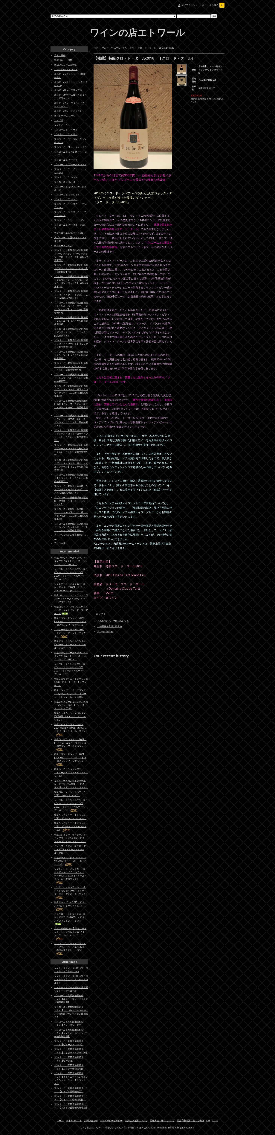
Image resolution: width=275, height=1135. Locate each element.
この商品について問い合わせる (113, 621)
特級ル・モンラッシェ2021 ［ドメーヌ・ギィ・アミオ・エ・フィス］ (71, 772)
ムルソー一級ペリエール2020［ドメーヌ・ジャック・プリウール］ (71, 633)
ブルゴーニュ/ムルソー (65, 199)
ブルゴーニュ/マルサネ (65, 129)
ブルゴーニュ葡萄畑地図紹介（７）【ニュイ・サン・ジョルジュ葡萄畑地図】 (71, 999)
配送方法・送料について (162, 1120)
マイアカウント (189, 5)
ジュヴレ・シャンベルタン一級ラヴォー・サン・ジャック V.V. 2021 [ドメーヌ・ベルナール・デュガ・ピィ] (71, 669)
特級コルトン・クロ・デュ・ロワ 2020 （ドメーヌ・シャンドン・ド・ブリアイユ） (71, 599)
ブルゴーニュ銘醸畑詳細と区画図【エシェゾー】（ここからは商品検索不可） (71, 355)
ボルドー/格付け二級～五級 (68, 90)
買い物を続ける (105, 631)
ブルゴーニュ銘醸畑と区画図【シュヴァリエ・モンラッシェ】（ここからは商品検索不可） (71, 489)
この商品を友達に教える (109, 626)
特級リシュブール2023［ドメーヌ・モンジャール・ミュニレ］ (70, 904)
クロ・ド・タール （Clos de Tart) (156, 48)
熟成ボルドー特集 (63, 60)
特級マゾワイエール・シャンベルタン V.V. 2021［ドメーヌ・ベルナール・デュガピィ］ (71, 656)
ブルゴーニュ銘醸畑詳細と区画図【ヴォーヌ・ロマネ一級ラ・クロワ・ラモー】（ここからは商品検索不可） (71, 391)
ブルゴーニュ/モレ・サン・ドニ (118, 48)
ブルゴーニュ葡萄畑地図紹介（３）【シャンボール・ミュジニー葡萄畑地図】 (71, 1033)
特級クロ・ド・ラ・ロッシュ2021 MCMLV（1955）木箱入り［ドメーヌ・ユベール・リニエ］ (71, 728)
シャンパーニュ (62, 125)
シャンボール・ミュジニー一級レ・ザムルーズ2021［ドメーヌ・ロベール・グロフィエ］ (70, 587)
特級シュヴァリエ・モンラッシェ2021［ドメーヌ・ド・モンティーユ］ (71, 826)
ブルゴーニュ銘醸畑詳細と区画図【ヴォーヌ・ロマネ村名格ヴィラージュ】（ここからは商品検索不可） (71, 450)
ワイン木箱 (59, 543)
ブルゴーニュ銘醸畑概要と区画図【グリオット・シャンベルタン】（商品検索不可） (71, 268)
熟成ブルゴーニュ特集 (65, 64)
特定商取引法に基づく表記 (190, 1120)
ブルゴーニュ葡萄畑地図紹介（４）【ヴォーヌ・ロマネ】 (68, 1043)
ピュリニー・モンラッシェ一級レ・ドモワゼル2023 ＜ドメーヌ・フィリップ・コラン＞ (70, 917)
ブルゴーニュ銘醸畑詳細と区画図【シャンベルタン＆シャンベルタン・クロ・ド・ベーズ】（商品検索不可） (71, 255)
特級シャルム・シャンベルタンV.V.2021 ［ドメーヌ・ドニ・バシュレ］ (70, 716)
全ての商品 (59, 55)
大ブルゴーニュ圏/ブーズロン (69, 232)
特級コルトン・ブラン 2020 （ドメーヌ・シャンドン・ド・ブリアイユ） (71, 610)
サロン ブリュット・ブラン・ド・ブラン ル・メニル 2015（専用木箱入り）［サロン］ (70, 947)
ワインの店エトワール (137, 32)
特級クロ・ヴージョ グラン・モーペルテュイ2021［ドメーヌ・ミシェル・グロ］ (71, 705)
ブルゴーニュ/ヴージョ (65, 159)
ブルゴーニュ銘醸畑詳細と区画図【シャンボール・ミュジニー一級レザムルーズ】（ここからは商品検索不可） (71, 307)
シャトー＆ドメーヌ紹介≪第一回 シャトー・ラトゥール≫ (72, 969)
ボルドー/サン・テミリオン (68, 111)
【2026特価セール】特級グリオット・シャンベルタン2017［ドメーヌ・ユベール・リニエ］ (70, 932)
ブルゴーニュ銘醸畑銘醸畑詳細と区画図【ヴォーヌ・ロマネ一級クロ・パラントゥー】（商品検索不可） (71, 405)
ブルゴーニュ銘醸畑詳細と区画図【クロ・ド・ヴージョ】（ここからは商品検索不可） (71, 344)
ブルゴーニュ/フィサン (65, 134)
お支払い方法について (136, 1120)
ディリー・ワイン (63, 245)
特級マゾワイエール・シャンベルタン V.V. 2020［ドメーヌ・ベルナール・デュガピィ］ (71, 561)
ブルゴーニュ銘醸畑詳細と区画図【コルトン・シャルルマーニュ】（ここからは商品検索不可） (71, 527)
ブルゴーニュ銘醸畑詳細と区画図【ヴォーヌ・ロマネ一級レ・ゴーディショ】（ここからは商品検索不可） (71, 420)
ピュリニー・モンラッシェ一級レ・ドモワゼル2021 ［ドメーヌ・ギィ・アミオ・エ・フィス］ (71, 784)
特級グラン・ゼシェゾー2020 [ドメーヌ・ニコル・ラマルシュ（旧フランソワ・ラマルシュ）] (70, 621)
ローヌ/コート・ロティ (65, 69)
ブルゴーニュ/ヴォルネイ (67, 194)
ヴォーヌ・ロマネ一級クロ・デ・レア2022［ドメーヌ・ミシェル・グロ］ (71, 849)
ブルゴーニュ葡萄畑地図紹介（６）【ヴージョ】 (68, 1059)
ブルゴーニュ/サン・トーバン (69, 220)
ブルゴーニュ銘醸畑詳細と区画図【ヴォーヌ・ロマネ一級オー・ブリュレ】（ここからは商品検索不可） (71, 435)
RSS (208, 1120)
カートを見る (214, 5)
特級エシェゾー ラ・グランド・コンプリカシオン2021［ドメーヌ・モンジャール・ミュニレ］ (71, 693)
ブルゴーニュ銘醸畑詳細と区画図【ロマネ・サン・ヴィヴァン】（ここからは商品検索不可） (71, 366)
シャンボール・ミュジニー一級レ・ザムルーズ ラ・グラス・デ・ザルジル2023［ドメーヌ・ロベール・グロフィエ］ (70, 874)
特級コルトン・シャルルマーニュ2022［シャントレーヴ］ (71, 793)
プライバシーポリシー (111, 1120)
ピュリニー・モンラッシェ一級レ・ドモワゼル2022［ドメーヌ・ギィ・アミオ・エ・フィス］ (71, 891)
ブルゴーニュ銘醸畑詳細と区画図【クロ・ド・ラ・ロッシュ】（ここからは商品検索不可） (71, 295)
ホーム (60, 1120)
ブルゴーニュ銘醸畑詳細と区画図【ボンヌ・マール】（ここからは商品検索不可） (71, 332)
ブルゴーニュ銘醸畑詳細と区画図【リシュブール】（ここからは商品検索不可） (71, 378)
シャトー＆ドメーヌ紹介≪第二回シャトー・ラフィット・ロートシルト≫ (71, 979)
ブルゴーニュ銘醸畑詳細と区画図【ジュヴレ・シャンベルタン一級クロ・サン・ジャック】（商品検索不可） (71, 281)
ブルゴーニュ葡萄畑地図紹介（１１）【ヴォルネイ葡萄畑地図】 (71, 1098)
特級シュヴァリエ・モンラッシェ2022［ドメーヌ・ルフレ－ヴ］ (71, 816)
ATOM (215, 1120)
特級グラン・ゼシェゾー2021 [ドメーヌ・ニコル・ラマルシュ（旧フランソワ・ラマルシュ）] (70, 757)
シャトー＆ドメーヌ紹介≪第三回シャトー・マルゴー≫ (71, 989)
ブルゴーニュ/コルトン (65, 177)
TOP (96, 48)
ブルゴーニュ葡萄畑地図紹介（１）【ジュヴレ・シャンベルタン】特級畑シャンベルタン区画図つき (71, 1012)
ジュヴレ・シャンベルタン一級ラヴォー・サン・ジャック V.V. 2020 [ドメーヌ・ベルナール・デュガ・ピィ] (71, 574)
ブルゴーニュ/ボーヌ (64, 181)
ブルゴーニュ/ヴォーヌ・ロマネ (70, 164)
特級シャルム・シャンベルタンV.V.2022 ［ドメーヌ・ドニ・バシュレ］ (70, 861)
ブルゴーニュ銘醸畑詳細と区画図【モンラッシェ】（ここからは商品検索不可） (71, 478)
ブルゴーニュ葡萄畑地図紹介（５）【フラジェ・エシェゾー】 (71, 1051)
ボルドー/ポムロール (64, 115)
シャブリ (58, 120)
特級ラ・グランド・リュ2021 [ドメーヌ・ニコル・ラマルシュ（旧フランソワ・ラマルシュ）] (70, 743)
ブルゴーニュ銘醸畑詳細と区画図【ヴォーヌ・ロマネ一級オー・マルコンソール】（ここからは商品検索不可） (71, 465)
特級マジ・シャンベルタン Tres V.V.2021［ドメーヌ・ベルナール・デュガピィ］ (70, 644)
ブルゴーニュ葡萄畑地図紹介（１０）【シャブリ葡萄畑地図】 (71, 1090)
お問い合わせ (91, 1120)
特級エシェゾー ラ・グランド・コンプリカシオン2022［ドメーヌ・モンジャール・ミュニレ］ (71, 838)
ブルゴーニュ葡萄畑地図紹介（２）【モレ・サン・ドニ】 (68, 1023)
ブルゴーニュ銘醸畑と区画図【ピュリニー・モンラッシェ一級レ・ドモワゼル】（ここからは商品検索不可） (71, 514)
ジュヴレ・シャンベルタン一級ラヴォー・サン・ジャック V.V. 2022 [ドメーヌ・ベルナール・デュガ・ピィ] (71, 805)
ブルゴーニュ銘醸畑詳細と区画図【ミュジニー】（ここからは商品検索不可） (71, 321)
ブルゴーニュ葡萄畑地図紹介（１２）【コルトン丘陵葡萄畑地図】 (71, 1106)
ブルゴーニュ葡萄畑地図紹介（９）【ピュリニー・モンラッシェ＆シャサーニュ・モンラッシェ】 (71, 1078)
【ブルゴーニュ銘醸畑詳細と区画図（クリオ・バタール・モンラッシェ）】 (71, 501)
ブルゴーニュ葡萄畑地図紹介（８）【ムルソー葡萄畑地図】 (70, 1067)
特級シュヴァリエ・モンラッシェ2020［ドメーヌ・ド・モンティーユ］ (71, 682)
